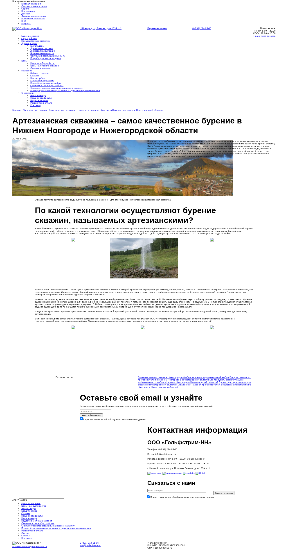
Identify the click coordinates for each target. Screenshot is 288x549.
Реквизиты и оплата (41, 103)
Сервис (25, 8)
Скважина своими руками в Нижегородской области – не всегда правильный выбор (183, 377)
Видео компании (39, 100)
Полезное (26, 70)
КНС (23, 21)
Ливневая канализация (33, 16)
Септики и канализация (34, 6)
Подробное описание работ (45, 83)
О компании (27, 93)
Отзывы (34, 75)
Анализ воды (28, 508)
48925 (15, 500)
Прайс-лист (260, 36)
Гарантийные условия (42, 80)
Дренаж (25, 13)
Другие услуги (29, 43)
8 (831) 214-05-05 (201, 28)
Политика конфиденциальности (29, 546)
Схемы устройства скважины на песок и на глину (56, 88)
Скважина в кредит (40, 68)
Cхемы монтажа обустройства (46, 85)
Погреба (26, 23)
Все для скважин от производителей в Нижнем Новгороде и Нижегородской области (194, 378)
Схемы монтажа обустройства (37, 523)
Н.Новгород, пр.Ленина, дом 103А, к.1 (101, 28)
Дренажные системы (41, 48)
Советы (25, 535)
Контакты (35, 105)
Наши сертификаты (41, 98)
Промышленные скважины (35, 41)
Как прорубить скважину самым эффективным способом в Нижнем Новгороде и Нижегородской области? (190, 380)
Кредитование (29, 511)
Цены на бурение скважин (44, 65)
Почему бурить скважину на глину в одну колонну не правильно (65, 90)
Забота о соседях (40, 73)
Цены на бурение (30, 503)
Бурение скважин (30, 36)
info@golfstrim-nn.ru (90, 545)
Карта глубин (37, 78)
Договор (271, 36)
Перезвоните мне (157, 28)
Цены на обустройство (42, 63)
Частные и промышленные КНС (47, 56)
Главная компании (31, 3)
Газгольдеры (28, 11)
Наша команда (38, 95)
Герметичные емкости (33, 18)
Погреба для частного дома (45, 58)
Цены (24, 60)
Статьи (25, 533)
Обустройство (29, 38)
